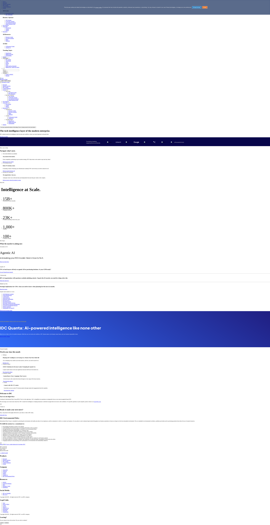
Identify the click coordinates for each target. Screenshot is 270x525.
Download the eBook (7, 372)
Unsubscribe (5, 512)
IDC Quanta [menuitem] (5, 87)
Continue (6, 522)
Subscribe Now (3, 415)
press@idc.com (97, 401)
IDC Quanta (5, 461)
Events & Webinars (7, 483)
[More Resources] (8, 108)
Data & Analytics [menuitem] (6, 86)
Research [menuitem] (5, 84)
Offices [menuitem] (7, 30)
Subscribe (5, 510)
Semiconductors (6, 298)
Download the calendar (9, 390)
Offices (4, 473)
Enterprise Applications (8, 299)
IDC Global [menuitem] (8, 59)
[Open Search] (4, 68)
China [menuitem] (7, 62)
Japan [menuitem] (7, 64)
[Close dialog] (1, 82)
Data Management (7, 301)
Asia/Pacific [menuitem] (8, 61)
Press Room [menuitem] (8, 27)
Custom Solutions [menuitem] (7, 88)
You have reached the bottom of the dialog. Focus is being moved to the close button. (18, 127)
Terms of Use (6, 508)
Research (5, 459)
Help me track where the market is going (12, 180)
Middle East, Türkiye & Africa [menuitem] (12, 67)
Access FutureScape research (6, 272)
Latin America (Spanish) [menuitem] (11, 66)
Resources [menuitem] (5, 31)
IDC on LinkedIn (7, 493)
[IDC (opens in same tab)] (2, 78)
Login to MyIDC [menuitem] (9, 74)
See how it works (4, 136)
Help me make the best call (9, 171)
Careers (4, 472)
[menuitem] (12, 92)
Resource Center (6, 486)
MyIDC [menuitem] (4, 57)
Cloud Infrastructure (7, 295)
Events (4, 464)
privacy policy (98, 7)
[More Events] (7, 90)
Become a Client (3, 79)
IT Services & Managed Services (10, 305)
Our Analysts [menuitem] (6, 25)
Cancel (2, 522)
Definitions (5, 487)
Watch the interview (4, 280)
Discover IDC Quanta (5, 336)
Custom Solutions (7, 462)
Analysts (5, 471)
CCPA (4, 505)
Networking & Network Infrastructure (11, 304)
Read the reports (3, 289)
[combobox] (12, 70)
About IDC (5, 470)
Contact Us (5, 475)
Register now (6, 362)
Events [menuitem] (4, 90)
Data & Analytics (6, 460)
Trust (4, 503)
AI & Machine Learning (8, 294)
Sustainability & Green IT (8, 308)
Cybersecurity (6, 296)
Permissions (5, 509)
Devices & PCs (6, 300)
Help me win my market (8, 161)
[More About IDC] (9, 103)
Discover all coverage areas (6, 310)
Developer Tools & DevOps (9, 303)
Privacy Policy (6, 504)
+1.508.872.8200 (4, 453)
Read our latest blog (4, 261)
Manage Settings (196, 7)
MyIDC (4, 482)
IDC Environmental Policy (9, 476)
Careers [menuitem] (7, 29)
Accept (204, 7)
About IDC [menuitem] (5, 26)
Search (4, 70)
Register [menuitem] (7, 75)
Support (4, 506)
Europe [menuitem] (7, 63)
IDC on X (5, 494)
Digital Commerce (7, 306)
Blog (4, 484)
